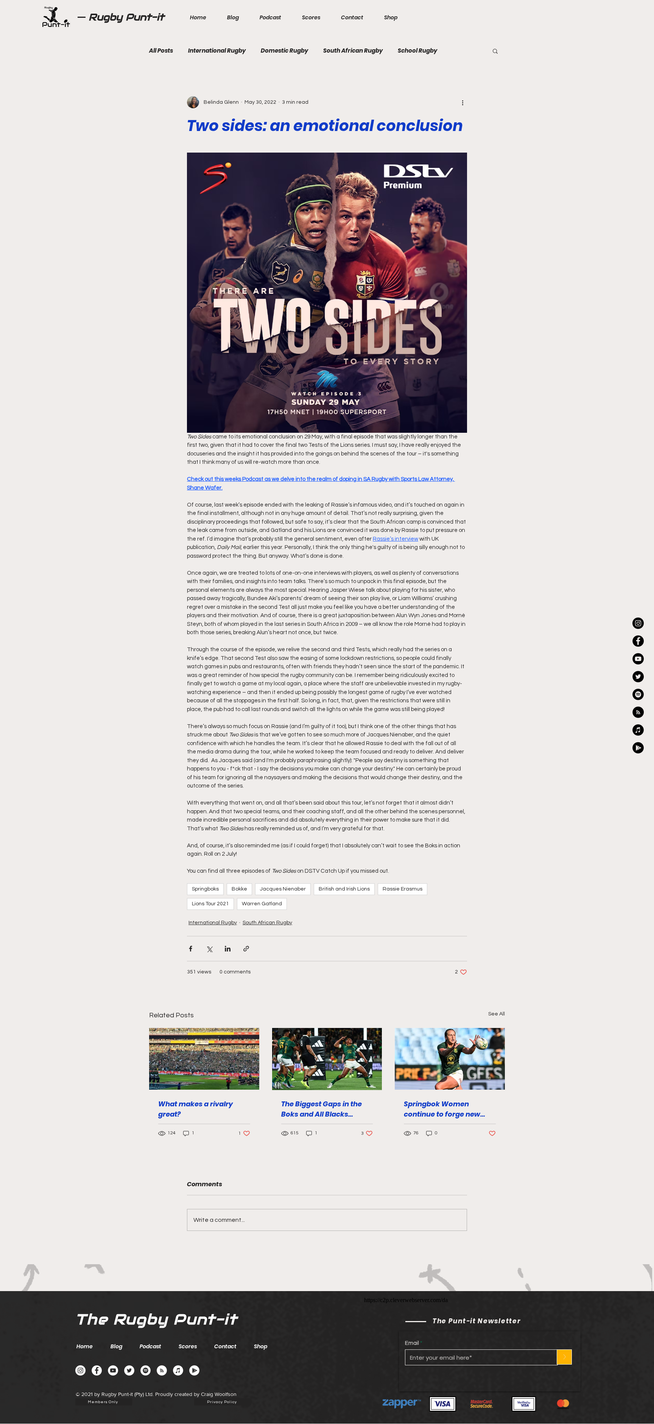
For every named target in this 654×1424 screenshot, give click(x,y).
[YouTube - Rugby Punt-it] (113, 1370)
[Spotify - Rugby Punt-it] (638, 694)
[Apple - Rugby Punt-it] (638, 730)
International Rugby (217, 50)
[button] (495, 51)
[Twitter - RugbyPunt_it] (638, 676)
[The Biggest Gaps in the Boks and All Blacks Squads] (327, 1059)
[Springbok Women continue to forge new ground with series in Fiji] (450, 1059)
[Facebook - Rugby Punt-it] (97, 1370)
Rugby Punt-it (126, 17)
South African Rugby (353, 50)
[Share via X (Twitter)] (209, 948)
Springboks (205, 889)
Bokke (239, 889)
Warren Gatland (262, 903)
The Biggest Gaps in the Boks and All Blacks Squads (321, 1109)
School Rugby (417, 50)
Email (412, 1343)
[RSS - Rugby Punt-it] (638, 712)
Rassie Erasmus (402, 889)
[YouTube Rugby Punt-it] (638, 658)
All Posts (161, 50)
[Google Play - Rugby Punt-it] (638, 747)
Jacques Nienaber (283, 889)
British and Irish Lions (344, 889)
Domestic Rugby (284, 50)
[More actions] (462, 102)
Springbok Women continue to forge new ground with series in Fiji (445, 1109)
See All (496, 1014)
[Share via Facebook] (190, 948)
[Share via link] (246, 948)
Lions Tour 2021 (210, 903)
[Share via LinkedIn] (227, 948)
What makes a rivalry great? (195, 1109)
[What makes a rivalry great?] (204, 1059)
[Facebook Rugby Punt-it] (638, 641)
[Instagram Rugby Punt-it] (638, 623)
